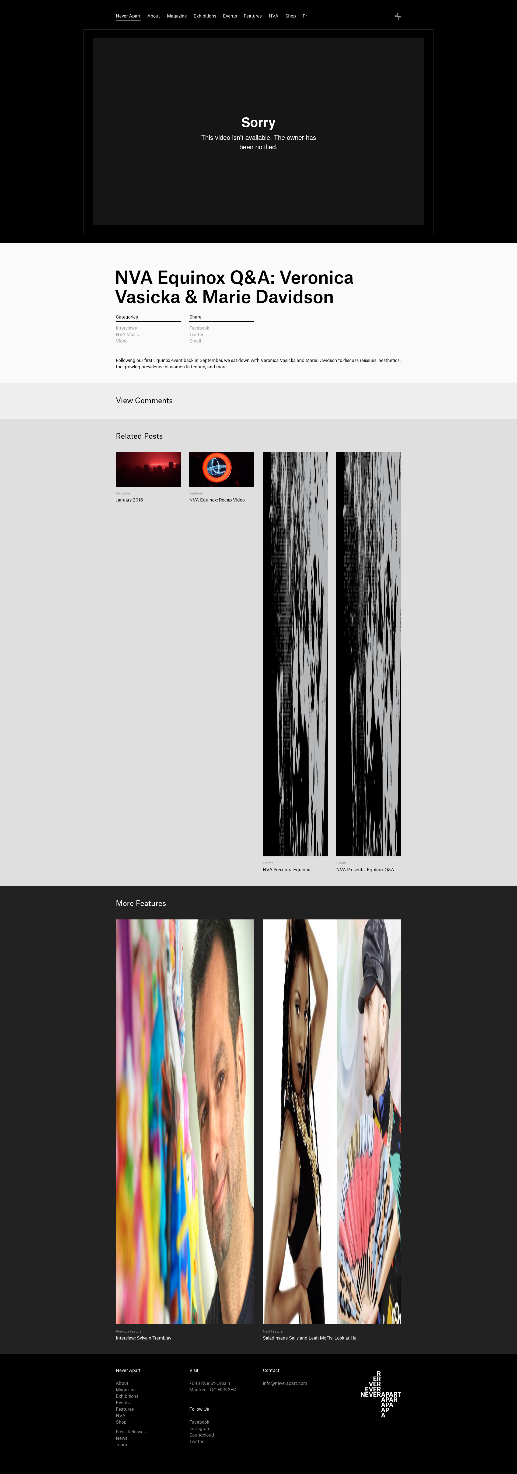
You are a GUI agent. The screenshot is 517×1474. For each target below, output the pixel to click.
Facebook (199, 328)
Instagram (200, 1429)
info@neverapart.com (285, 1383)
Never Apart (128, 16)
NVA (273, 16)
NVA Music (127, 335)
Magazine (177, 16)
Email (195, 341)
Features (253, 16)
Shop (290, 16)
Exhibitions (205, 16)
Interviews (126, 328)
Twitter (196, 335)
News (121, 1438)
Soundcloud (201, 1435)
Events (230, 16)
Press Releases (131, 1432)
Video (122, 341)
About (153, 16)
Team (121, 1445)
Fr (305, 16)
